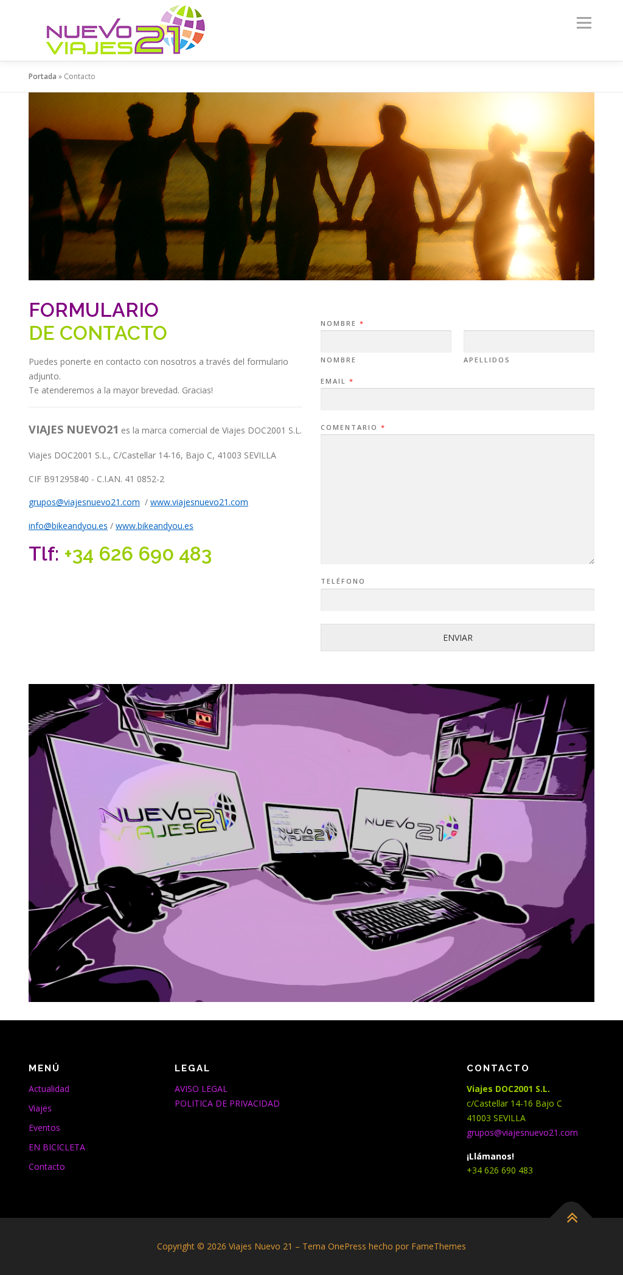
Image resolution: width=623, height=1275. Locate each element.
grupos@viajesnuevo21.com (522, 1132)
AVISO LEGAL (201, 1088)
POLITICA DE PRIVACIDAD (227, 1103)
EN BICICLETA (57, 1147)
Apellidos (487, 360)
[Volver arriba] (571, 1218)
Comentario (353, 427)
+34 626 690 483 (138, 553)
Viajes (40, 1108)
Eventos (44, 1127)
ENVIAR (458, 637)
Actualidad (49, 1088)
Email (337, 381)
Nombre (342, 323)
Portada (43, 76)
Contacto (47, 1166)
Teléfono (343, 581)
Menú (583, 23)
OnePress (347, 1246)
